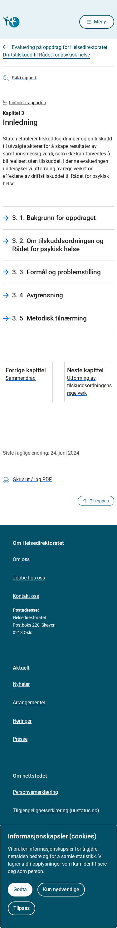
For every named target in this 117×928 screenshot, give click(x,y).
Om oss (21, 559)
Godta (20, 889)
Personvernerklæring (35, 792)
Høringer (22, 721)
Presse (20, 739)
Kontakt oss (26, 596)
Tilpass (21, 908)
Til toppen (99, 500)
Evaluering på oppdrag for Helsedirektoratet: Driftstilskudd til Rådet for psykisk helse (56, 51)
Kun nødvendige (61, 889)
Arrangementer (29, 703)
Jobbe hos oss (29, 578)
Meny (100, 22)
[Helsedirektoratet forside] (10, 22)
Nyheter (21, 684)
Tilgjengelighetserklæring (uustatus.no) (56, 810)
